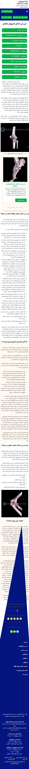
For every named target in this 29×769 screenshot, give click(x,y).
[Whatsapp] (11, 631)
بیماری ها (25, 674)
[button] (22, 207)
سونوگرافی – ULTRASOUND (19, 56)
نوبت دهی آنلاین (13, 118)
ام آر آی (26, 642)
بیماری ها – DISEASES (20, 77)
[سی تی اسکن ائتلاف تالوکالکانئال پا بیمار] (15, 180)
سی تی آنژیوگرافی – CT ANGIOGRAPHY (15, 35)
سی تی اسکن (24, 650)
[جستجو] (2, 4)
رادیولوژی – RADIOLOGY (20, 72)
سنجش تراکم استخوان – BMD (18, 61)
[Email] (14, 631)
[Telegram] (17, 631)
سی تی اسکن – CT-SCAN (19, 41)
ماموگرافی (25, 658)
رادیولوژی (25, 662)
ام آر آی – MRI (22, 30)
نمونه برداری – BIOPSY (20, 67)
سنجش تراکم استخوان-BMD (21, 666)
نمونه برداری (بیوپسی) (22, 670)
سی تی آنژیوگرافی (23, 646)
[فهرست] (27, 11)
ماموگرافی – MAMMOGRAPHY (18, 51)
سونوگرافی (25, 654)
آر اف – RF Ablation (21, 46)
